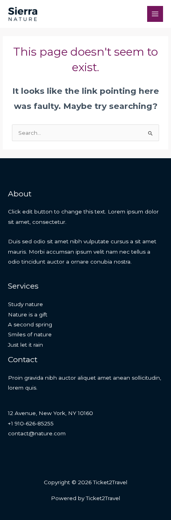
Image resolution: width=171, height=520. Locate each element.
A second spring (30, 324)
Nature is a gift (27, 314)
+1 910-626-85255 (31, 423)
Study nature (25, 304)
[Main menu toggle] (155, 14)
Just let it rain (25, 344)
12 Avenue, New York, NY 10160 (50, 413)
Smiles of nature (30, 334)
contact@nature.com (37, 433)
